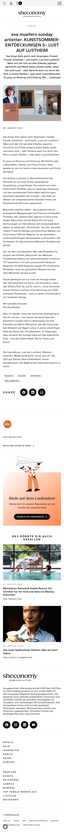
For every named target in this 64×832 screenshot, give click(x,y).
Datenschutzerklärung (38, 821)
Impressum (54, 821)
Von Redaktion (12, 599)
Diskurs (9, 762)
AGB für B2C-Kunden (31, 825)
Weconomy (11, 799)
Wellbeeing (12, 381)
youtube (33, 724)
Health (9, 376)
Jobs (24, 821)
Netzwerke (11, 780)
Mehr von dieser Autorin (17, 446)
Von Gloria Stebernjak (17, 657)
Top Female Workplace (20, 792)
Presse (16, 821)
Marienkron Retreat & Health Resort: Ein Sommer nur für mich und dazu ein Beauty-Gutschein (29, 591)
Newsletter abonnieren (30, 517)
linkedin (32, 392)
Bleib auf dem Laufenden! (32, 498)
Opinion (36, 376)
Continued (54, 77)
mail (41, 392)
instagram (15, 724)
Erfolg (8, 742)
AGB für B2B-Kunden (11, 825)
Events (8, 776)
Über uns (9, 772)
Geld (6, 746)
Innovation (11, 750)
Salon (22, 376)
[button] (5, 826)
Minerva (9, 788)
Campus (8, 784)
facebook (24, 392)
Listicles (9, 796)
